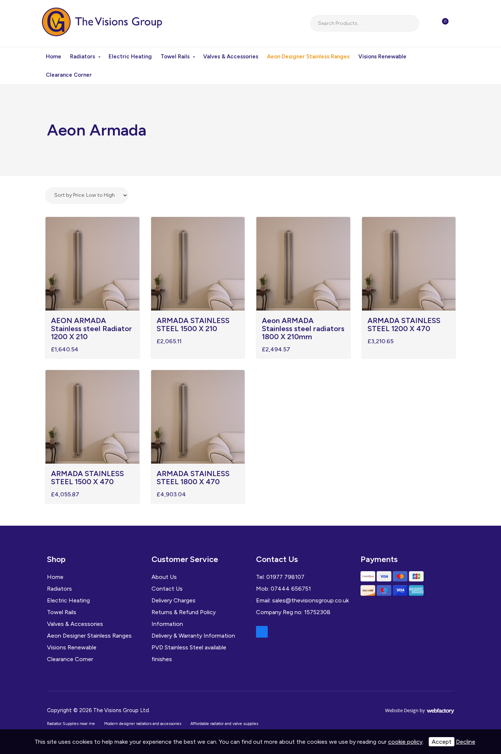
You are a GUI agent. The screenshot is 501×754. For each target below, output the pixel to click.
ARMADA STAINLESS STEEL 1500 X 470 (87, 477)
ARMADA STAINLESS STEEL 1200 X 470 (403, 324)
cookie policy (405, 741)
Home (53, 56)
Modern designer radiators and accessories (142, 723)
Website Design (401, 710)
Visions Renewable (382, 56)
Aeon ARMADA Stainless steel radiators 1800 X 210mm (303, 328)
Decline (465, 741)
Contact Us (167, 588)
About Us (164, 576)
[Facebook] (262, 632)
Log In (461, 23)
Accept (441, 741)
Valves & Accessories (230, 56)
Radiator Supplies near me (71, 723)
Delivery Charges (173, 600)
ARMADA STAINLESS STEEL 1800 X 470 (193, 477)
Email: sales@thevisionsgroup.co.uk (302, 600)
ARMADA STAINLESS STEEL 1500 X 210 (193, 324)
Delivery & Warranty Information (193, 635)
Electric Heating (130, 56)
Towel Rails (175, 56)
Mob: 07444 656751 (283, 588)
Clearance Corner (69, 75)
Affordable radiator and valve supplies (224, 723)
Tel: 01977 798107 (280, 576)
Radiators (82, 56)
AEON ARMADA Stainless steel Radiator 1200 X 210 (91, 328)
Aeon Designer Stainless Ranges (308, 56)
